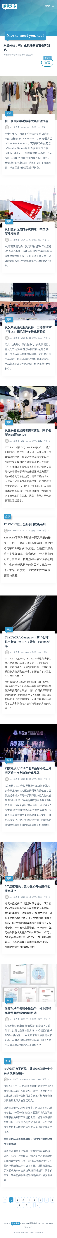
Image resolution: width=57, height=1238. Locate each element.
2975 (37, 652)
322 (36, 240)
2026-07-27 (22, 127)
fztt (10, 127)
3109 (37, 1019)
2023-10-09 (22, 779)
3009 (37, 897)
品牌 (7, 516)
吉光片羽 (39, 1232)
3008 (37, 779)
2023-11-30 (21, 530)
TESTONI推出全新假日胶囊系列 (25, 524)
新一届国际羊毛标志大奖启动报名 (26, 121)
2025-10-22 (22, 338)
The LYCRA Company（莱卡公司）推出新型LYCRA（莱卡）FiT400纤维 (28, 642)
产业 (8, 1000)
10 (25, 1205)
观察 (8, 221)
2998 (36, 1079)
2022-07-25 (21, 1079)
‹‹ (5, 1199)
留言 (47, 61)
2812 (37, 441)
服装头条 (10, 6)
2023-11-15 (22, 652)
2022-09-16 (22, 1019)
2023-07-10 (22, 897)
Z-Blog (25, 1232)
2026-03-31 (22, 240)
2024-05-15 (22, 441)
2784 (36, 530)
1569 (37, 338)
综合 (8, 629)
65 (36, 127)
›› (37, 1205)
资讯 (8, 113)
